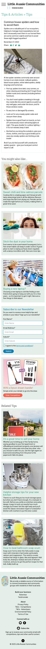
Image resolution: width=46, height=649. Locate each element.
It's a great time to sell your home (21, 439)
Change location (17, 8)
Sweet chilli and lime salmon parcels (22, 192)
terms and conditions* (24, 346)
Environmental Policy (23, 612)
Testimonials (23, 597)
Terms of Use (23, 614)
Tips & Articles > (13, 14)
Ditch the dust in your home (18, 241)
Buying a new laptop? (14, 288)
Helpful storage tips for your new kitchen (21, 493)
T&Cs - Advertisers (23, 609)
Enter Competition (13, 395)
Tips (29, 14)
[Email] (11, 45)
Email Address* (9, 328)
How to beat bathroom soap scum (21, 548)
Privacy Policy (23, 604)
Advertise (23, 595)
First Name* (7, 319)
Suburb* (6, 337)
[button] (3, 6)
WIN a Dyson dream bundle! (18, 388)
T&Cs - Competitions (23, 607)
